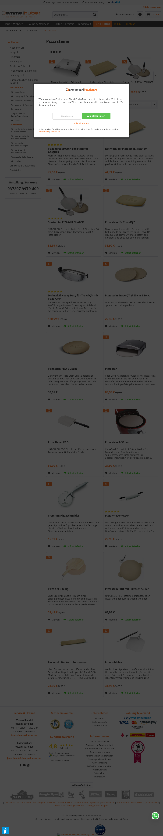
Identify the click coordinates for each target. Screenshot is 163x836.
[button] (5, 830)
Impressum (55, 131)
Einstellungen (67, 116)
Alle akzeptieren (96, 115)
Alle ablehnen (81, 123)
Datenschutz (44, 131)
